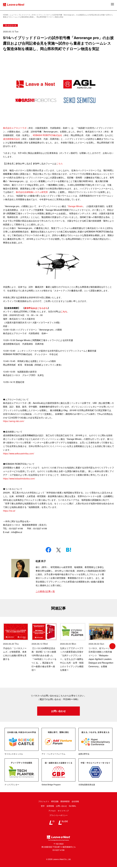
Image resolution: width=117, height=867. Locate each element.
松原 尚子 (41, 561)
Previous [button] (5, 646)
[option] (16, 642)
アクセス (52, 810)
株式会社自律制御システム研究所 (32, 191)
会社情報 (75, 801)
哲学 (43, 806)
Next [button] (112, 646)
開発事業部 (65, 801)
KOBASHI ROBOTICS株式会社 (47, 135)
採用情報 (50, 806)
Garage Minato (75, 206)
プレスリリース (10, 25)
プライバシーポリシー (58, 815)
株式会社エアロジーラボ (15, 127)
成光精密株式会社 (11, 138)
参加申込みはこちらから (36, 307)
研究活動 (54, 801)
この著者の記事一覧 (45, 591)
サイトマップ (63, 810)
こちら (64, 311)
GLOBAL (72, 806)
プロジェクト (43, 801)
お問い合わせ (58, 711)
